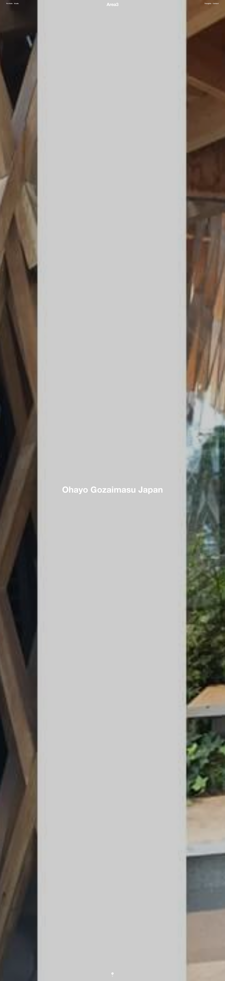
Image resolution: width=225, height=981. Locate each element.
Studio (16, 3)
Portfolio (9, 3)
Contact (216, 3)
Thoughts (207, 3)
